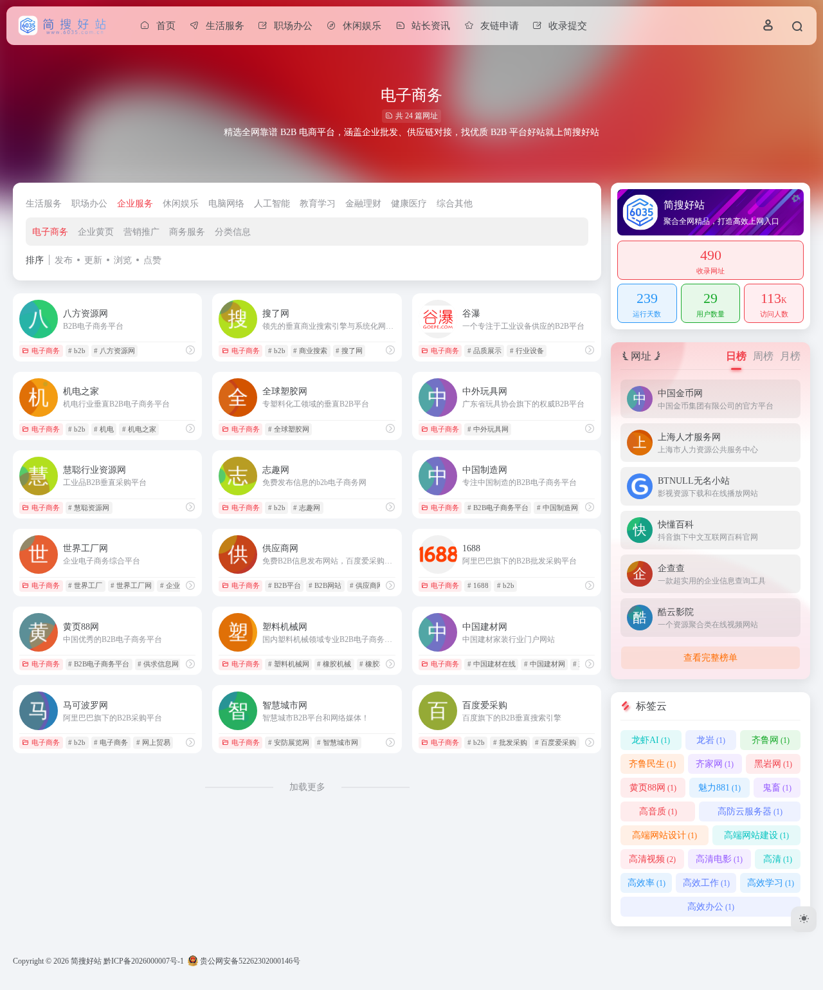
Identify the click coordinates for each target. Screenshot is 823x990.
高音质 (658, 811)
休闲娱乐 (181, 203)
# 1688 (478, 585)
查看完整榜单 (710, 658)
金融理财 (363, 203)
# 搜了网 (349, 350)
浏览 (123, 260)
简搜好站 (86, 961)
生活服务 (44, 203)
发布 (64, 260)
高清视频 (652, 859)
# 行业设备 (527, 350)
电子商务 (50, 232)
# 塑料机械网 (288, 664)
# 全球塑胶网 (288, 429)
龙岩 (710, 740)
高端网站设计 (664, 835)
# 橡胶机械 (334, 664)
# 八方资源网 (114, 350)
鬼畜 (777, 788)
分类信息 (233, 232)
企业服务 (135, 203)
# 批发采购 (510, 742)
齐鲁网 (771, 740)
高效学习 (770, 883)
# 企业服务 (177, 585)
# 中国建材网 (544, 664)
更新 (93, 260)
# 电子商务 (111, 742)
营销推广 (141, 232)
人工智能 (272, 203)
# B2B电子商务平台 (498, 507)
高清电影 (719, 859)
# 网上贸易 (153, 742)
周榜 (763, 356)
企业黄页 (96, 232)
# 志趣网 (306, 507)
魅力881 (719, 788)
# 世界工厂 (85, 585)
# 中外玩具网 (488, 429)
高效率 (646, 883)
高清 (777, 859)
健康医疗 (409, 203)
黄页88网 (652, 788)
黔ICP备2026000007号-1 (144, 961)
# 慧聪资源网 (88, 507)
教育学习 (318, 203)
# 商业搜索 (310, 350)
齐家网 (715, 764)
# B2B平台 (284, 585)
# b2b (77, 350)
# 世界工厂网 (131, 585)
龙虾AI (650, 740)
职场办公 (89, 203)
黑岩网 (773, 764)
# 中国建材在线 (491, 664)
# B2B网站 (325, 585)
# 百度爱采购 (555, 742)
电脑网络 (226, 203)
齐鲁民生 (652, 764)
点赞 (152, 260)
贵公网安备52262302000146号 (249, 961)
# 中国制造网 (557, 507)
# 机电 (104, 429)
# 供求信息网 (158, 664)
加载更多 (307, 787)
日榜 (736, 356)
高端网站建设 (756, 835)
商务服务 (187, 232)
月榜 (790, 356)
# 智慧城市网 (337, 742)
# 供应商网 (367, 585)
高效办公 (710, 907)
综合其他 (455, 203)
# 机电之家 (139, 429)
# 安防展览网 (288, 742)
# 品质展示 (484, 350)
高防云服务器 (750, 811)
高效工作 (706, 883)
